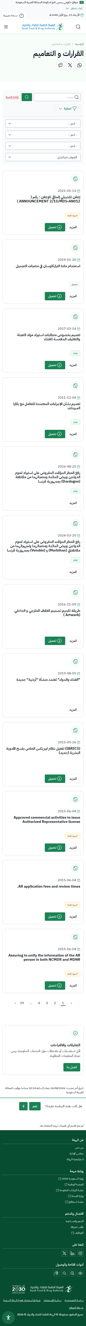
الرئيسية (79, 44)
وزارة (77, 1196)
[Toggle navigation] (6, 26)
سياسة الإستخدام (52, 1300)
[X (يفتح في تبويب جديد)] (64, 1253)
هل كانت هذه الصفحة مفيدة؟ (63, 1106)
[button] (67, 108)
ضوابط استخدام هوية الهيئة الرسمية (21, 1300)
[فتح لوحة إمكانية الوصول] (8, 1317)
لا (23, 1106)
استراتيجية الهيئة (75, 1159)
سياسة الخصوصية (74, 1300)
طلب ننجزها (77, 1227)
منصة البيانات (71, 1190)
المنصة (76, 1184)
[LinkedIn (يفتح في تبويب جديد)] (72, 1253)
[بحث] (27, 97)
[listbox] (43, 123)
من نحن (79, 1148)
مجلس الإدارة (77, 1153)
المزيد (73, 227)
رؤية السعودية (73, 1179)
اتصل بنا (72, 1067)
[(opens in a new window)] (80, 65)
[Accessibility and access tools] (56, 1273)
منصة (76, 1202)
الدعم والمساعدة (75, 1221)
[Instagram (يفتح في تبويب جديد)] (80, 1253)
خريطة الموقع (76, 1308)
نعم (35, 1106)
